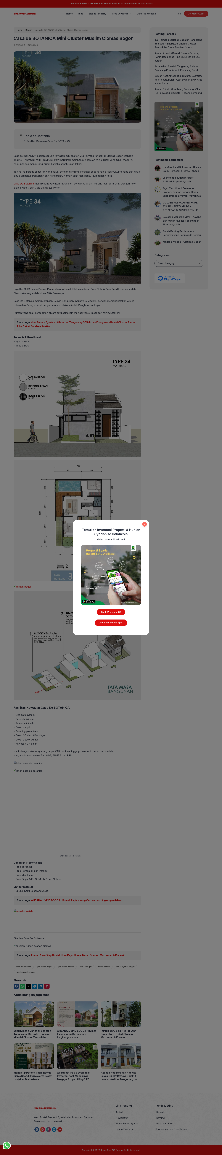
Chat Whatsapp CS (111, 612)
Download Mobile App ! (111, 622)
